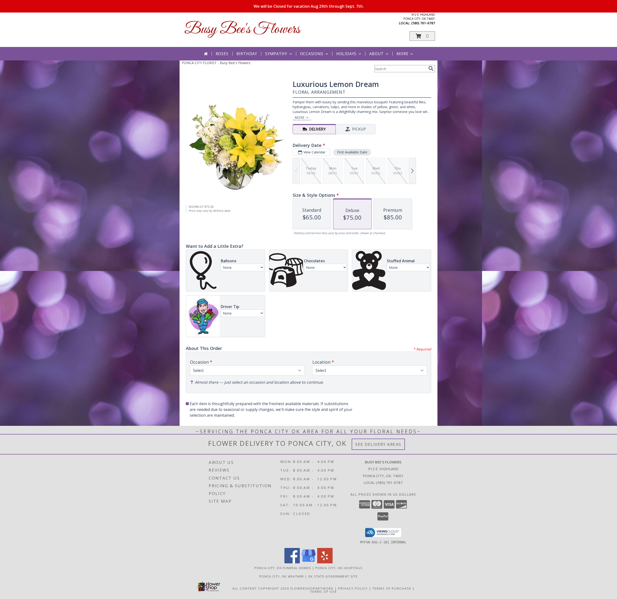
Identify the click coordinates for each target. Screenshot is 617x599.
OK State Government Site (333, 576)
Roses (222, 53)
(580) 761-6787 (423, 23)
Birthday (246, 53)
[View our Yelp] (325, 562)
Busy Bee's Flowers (242, 29)
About (376, 53)
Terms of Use (323, 591)
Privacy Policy (353, 588)
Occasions (311, 53)
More (402, 53)
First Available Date (352, 152)
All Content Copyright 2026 (260, 588)
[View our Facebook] (292, 562)
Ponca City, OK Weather (281, 576)
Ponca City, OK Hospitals (338, 568)
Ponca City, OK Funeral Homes (283, 568)
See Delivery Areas (378, 444)
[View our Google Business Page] (308, 562)
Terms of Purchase (391, 588)
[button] (422, 36)
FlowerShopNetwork (312, 588)
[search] (431, 68)
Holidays (346, 53)
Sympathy (276, 53)
